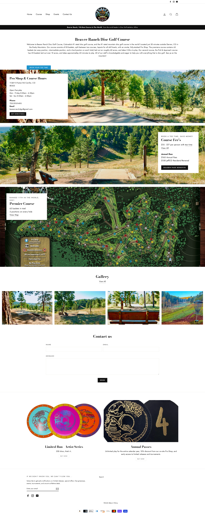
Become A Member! (102, 351)
